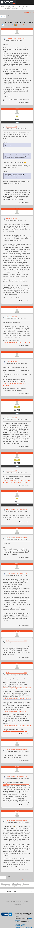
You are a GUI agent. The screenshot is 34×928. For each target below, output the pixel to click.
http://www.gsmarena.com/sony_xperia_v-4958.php (16, 785)
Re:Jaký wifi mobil (11, 127)
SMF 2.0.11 (9, 901)
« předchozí (27, 12)
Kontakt (17, 924)
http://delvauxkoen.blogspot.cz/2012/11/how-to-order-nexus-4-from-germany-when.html (17, 481)
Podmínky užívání (20, 925)
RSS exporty (28, 927)
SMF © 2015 (16, 901)
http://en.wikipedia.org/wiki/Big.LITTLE (14, 711)
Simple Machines (23, 901)
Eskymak (17, 108)
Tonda (17, 399)
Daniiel (15, 903)
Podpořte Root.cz (19, 927)
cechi (17, 491)
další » (32, 12)
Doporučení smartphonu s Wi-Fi (15, 38)
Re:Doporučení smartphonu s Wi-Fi (16, 509)
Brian (25, 903)
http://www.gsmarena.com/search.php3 (15, 731)
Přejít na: (9, 891)
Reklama (22, 924)
